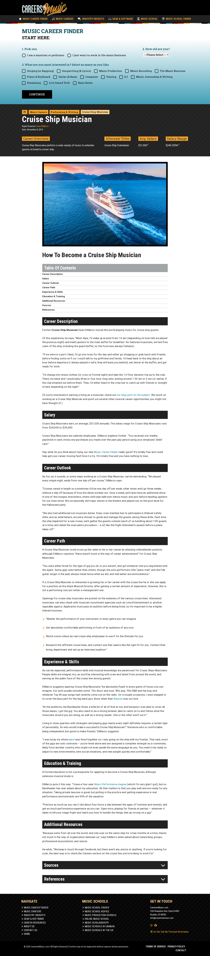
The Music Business (172, 70)
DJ (126, 76)
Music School (149, 18)
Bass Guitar (85, 82)
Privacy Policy (176, 946)
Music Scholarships (97, 922)
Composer (91, 76)
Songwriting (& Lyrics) (76, 70)
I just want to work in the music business (99, 55)
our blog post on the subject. (134, 394)
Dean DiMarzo (42, 126)
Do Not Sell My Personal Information (171, 931)
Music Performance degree (110, 784)
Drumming (34, 82)
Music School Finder (178, 18)
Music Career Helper (106, 452)
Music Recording (141, 70)
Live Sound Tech (59, 82)
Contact (181, 950)
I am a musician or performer (45, 55)
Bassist (118, 698)
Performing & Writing (64, 112)
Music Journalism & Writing (154, 76)
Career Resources (35, 922)
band (72, 739)
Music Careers (64, 18)
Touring (111, 76)
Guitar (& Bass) (67, 76)
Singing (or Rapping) (40, 70)
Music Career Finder (35, 18)
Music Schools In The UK (99, 930)
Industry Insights (93, 18)
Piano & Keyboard (38, 76)
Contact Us (30, 930)
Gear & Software (122, 18)
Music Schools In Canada (100, 926)
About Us (29, 926)
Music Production (110, 70)
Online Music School (97, 918)
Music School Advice (97, 911)
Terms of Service (156, 946)
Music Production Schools (100, 915)
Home (27, 933)
